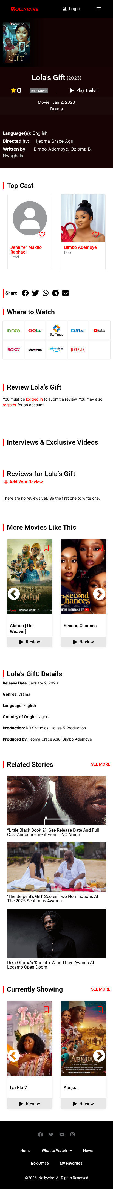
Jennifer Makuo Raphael (26, 250)
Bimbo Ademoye (80, 247)
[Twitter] (51, 1134)
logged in (34, 399)
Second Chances (80, 625)
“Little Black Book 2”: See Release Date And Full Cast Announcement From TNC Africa (53, 832)
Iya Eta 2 (18, 1087)
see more (100, 989)
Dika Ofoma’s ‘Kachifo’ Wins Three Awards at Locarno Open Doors (50, 965)
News (88, 1150)
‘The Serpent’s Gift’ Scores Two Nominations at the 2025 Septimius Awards (52, 898)
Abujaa (71, 1087)
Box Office (40, 1163)
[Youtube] (62, 1134)
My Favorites (71, 1163)
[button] (98, 9)
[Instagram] (72, 1134)
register (9, 404)
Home (25, 1150)
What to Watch (54, 1150)
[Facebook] (40, 1134)
